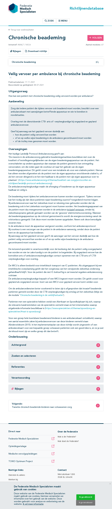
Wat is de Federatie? (67, 436)
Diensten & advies (16, 475)
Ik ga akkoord (85, 497)
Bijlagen (16, 51)
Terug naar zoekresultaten (22, 30)
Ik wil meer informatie (33, 504)
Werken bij (13, 479)
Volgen (97, 38)
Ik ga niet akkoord (85, 503)
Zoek (50, 21)
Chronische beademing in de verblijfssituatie (41, 295)
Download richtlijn (37, 51)
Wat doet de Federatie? (68, 441)
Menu (64, 21)
